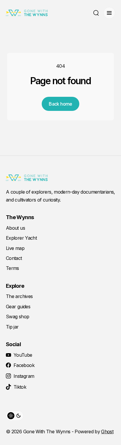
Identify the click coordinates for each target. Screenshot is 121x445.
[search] (96, 13)
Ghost (107, 431)
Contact (14, 258)
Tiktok (20, 387)
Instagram (24, 376)
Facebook (24, 365)
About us (15, 228)
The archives (19, 296)
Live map (15, 248)
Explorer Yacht (21, 238)
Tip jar (12, 327)
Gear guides (18, 306)
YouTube (23, 355)
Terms (12, 268)
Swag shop (17, 316)
